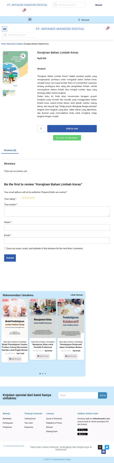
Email (7, 235)
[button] (30, 19)
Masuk (98, 5)
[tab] (10, 150)
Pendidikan (22, 342)
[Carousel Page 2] (42, 373)
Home (3, 44)
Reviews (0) (10, 150)
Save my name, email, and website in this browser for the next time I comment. (45, 248)
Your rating (10, 199)
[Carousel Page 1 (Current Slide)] (40, 373)
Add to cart (72, 128)
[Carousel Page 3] (45, 373)
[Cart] (24, 11)
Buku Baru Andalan (15, 44)
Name (8, 222)
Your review (10, 204)
